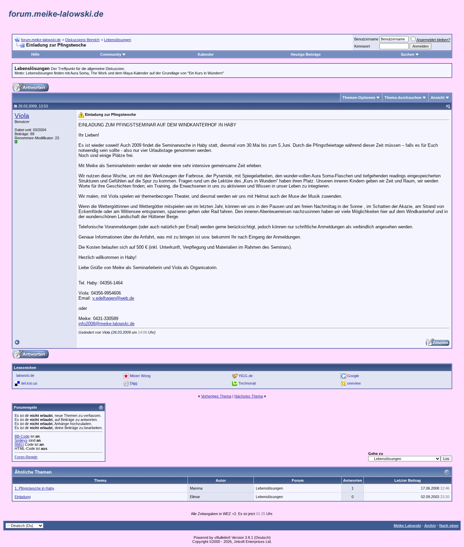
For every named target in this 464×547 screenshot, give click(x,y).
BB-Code (22, 436)
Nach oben (449, 526)
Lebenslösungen (117, 40)
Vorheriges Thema (216, 396)
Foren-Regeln (26, 457)
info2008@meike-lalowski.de (106, 323)
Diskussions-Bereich (82, 40)
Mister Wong (140, 376)
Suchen (407, 54)
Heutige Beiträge (306, 54)
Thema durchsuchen (403, 97)
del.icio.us (29, 383)
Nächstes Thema (248, 396)
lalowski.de (25, 375)
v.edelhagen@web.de (113, 298)
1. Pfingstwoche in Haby (34, 488)
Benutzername (366, 39)
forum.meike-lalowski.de (41, 40)
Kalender (206, 54)
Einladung (23, 497)
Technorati (247, 383)
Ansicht (438, 97)
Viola (22, 115)
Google (353, 376)
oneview (354, 383)
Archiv (430, 526)
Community (110, 54)
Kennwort (362, 46)
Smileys (21, 440)
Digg (133, 383)
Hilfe (35, 54)
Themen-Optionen (358, 97)
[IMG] (19, 444)
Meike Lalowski (407, 526)
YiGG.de (245, 376)
